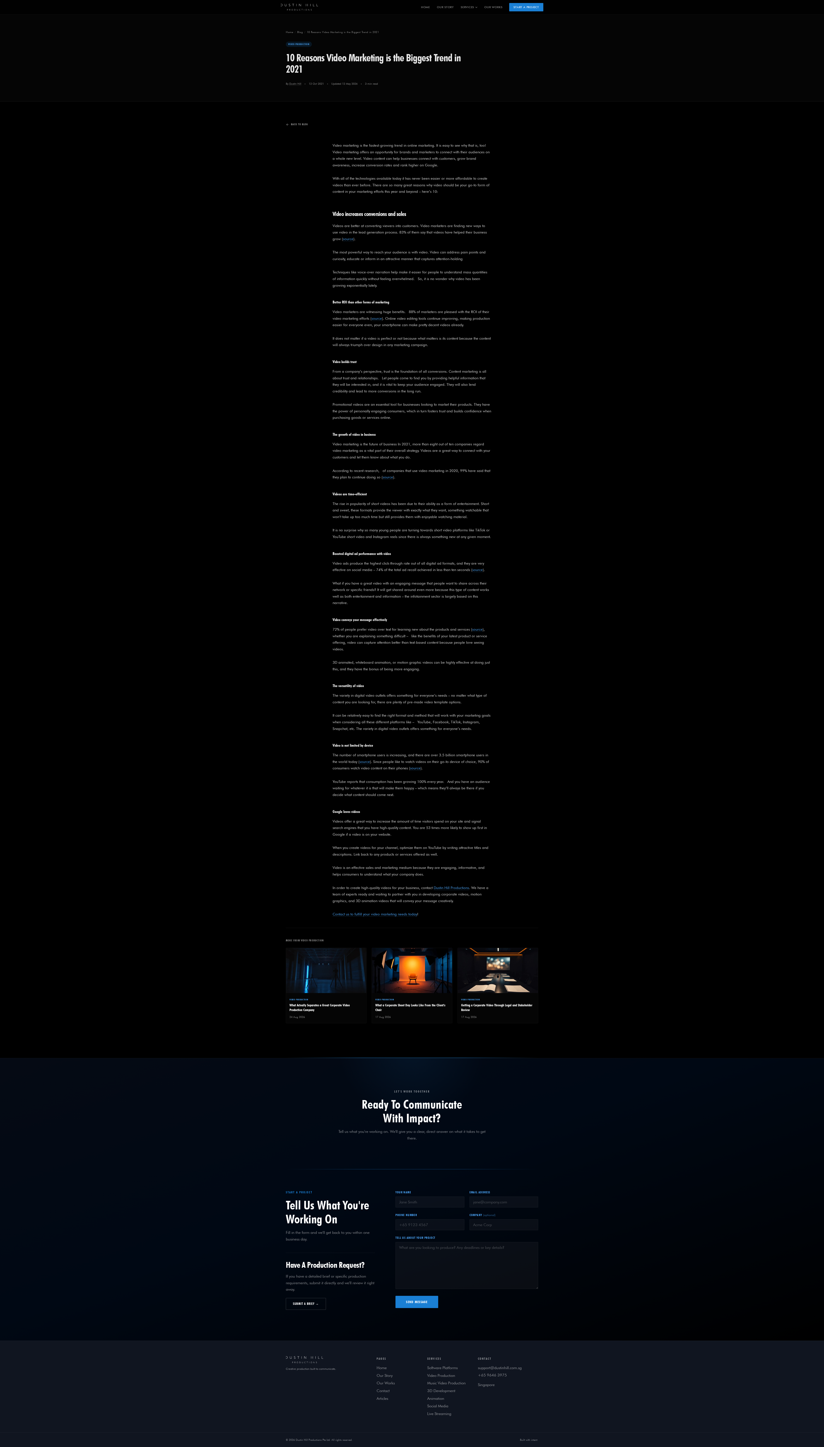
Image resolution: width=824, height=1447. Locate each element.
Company (482, 1215)
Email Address (480, 1192)
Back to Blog (299, 124)
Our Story (445, 7)
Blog (300, 32)
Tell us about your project (415, 1237)
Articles (382, 1398)
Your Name (403, 1192)
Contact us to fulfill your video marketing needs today (375, 914)
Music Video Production (446, 1383)
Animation (435, 1398)
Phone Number (406, 1215)
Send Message (416, 1302)
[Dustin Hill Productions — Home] (299, 7)
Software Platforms (442, 1368)
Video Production (441, 1375)
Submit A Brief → (306, 1304)
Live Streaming (439, 1413)
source (348, 239)
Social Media (437, 1406)
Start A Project (526, 7)
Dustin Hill (295, 83)
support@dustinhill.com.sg (500, 1368)
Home (425, 7)
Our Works (493, 7)
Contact (383, 1390)
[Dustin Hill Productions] (326, 1359)
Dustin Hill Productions (451, 888)
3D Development (441, 1390)
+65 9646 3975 (492, 1375)
